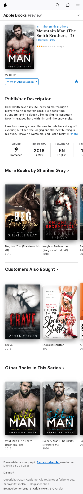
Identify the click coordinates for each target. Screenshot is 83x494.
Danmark (8, 472)
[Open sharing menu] (76, 81)
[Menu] (78, 5)
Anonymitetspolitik (14, 484)
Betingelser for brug (16, 488)
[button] (57, 5)
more (74, 134)
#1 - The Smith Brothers (52, 26)
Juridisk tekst (40, 488)
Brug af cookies (39, 484)
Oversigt (57, 488)
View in (20, 81)
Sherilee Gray (45, 40)
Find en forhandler (48, 462)
